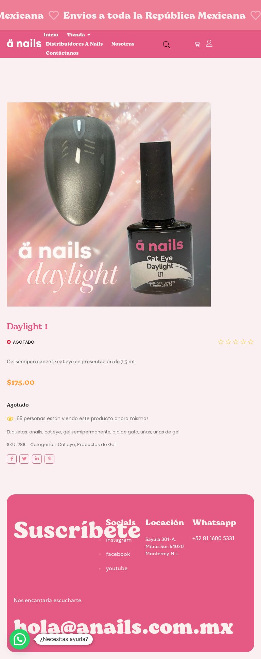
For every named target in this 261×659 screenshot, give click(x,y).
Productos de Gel (96, 444)
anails (35, 432)
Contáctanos (62, 53)
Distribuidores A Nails (74, 44)
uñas (145, 432)
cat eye (53, 432)
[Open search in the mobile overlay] (166, 44)
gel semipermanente (86, 432)
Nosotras (122, 44)
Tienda (76, 34)
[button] (20, 639)
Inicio (51, 34)
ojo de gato (125, 432)
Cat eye (66, 444)
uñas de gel (166, 432)
